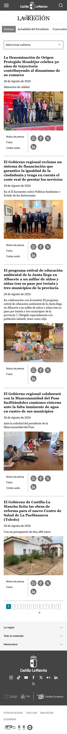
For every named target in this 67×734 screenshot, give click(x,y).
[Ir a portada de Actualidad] (33, 18)
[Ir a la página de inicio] (33, 5)
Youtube (26, 677)
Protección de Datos (13, 712)
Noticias (9, 29)
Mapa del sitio (47, 712)
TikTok (18, 677)
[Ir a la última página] (36, 612)
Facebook (33, 677)
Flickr (48, 677)
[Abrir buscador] (61, 5)
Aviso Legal (31, 712)
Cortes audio (13, 147)
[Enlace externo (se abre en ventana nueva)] (24, 727)
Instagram (11, 677)
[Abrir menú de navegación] (6, 5)
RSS (33, 684)
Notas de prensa (15, 136)
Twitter (41, 677)
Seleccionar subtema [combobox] (18, 44)
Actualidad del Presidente (33, 29)
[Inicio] (33, 663)
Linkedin (56, 677)
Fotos (9, 142)
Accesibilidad (9, 719)
